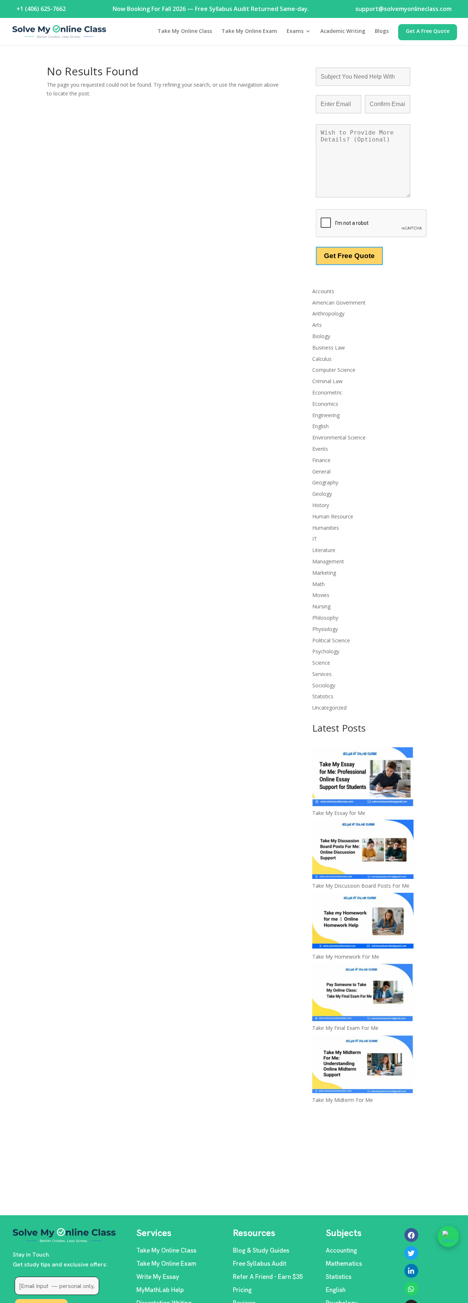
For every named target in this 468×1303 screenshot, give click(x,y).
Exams (295, 31)
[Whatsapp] (411, 1289)
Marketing (324, 572)
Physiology (325, 629)
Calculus (322, 358)
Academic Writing (342, 31)
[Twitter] (411, 1253)
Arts (317, 324)
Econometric (327, 392)
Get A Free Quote (427, 31)
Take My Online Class (185, 31)
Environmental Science (339, 437)
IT (314, 538)
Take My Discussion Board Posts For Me (361, 885)
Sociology (323, 685)
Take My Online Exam (249, 31)
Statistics (322, 696)
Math (318, 584)
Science (321, 662)
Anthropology (328, 313)
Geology (322, 493)
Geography (325, 482)
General (321, 471)
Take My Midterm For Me (342, 1099)
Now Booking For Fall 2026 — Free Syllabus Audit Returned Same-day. (211, 9)
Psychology (325, 651)
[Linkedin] (411, 1271)
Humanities (325, 527)
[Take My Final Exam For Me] (363, 993)
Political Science (331, 640)
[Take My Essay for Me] (363, 778)
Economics (325, 403)
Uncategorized (329, 707)
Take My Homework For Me (345, 956)
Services (322, 674)
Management (328, 561)
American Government (339, 302)
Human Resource (332, 516)
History (320, 505)
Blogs (382, 31)
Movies (320, 595)
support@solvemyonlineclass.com (403, 9)
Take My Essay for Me (338, 812)
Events (320, 448)
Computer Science (333, 369)
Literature (323, 550)
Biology (321, 336)
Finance (321, 460)
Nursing (321, 606)
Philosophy (325, 617)
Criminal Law (327, 381)
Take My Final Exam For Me (345, 1027)
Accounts (323, 291)
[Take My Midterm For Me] (363, 1065)
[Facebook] (411, 1235)
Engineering (326, 415)
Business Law (328, 347)
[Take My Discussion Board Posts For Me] (363, 850)
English (320, 426)
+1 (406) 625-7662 (41, 9)
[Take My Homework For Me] (363, 922)
